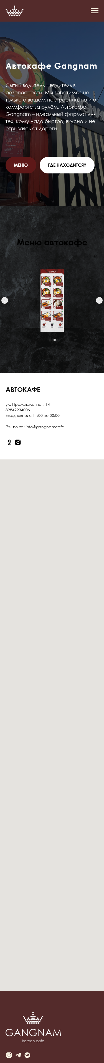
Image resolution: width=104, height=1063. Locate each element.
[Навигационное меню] (94, 11)
